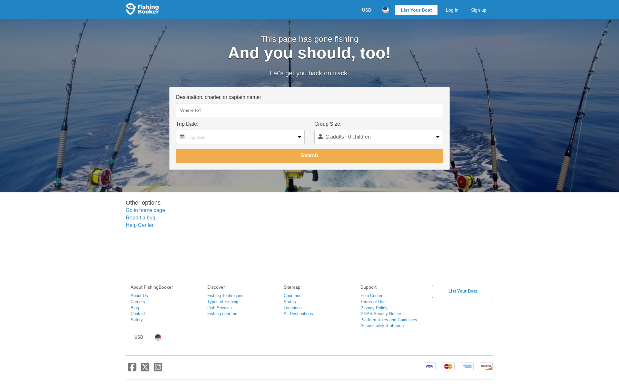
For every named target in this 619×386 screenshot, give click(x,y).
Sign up (478, 10)
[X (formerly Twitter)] (145, 369)
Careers (138, 301)
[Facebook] (132, 369)
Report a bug (140, 217)
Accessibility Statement (382, 325)
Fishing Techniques (225, 295)
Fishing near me (222, 313)
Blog (135, 307)
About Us (139, 295)
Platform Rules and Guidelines (388, 319)
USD (366, 10)
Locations (293, 307)
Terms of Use (373, 301)
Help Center (139, 225)
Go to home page (145, 210)
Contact (138, 313)
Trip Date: (187, 124)
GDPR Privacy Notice (380, 313)
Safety (137, 319)
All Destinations (298, 313)
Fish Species (219, 307)
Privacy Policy (374, 307)
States (290, 301)
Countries (292, 295)
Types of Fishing (222, 301)
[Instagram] (158, 369)
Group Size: (327, 124)
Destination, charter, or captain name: (218, 97)
